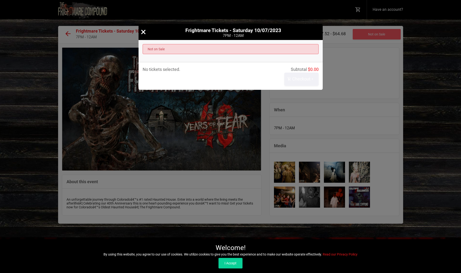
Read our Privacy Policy (340, 254)
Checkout (300, 78)
